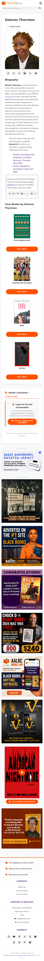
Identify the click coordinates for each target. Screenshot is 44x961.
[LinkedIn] (19, 942)
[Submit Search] (39, 8)
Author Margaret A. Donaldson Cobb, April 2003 (23, 169)
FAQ (22, 915)
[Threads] (30, 937)
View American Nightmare (23, 802)
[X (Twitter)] (25, 937)
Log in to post (12, 396)
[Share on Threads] (19, 73)
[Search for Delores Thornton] (22, 50)
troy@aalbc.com (23, 919)
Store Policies (22, 894)
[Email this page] (36, 73)
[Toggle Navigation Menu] (40, 3)
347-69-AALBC (23, 922)
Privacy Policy (22, 891)
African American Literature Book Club (17, 955)
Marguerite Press (12, 97)
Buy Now (22, 249)
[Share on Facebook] (8, 73)
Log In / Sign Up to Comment (23, 422)
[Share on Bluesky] (25, 73)
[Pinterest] (25, 942)
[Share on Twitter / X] (30, 73)
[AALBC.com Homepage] (12, 3)
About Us (22, 887)
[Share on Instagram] (14, 73)
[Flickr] (30, 942)
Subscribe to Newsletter (22, 908)
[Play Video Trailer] (22, 772)
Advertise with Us (22, 911)
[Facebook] (19, 937)
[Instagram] (9, 937)
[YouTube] (14, 937)
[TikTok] (14, 942)
